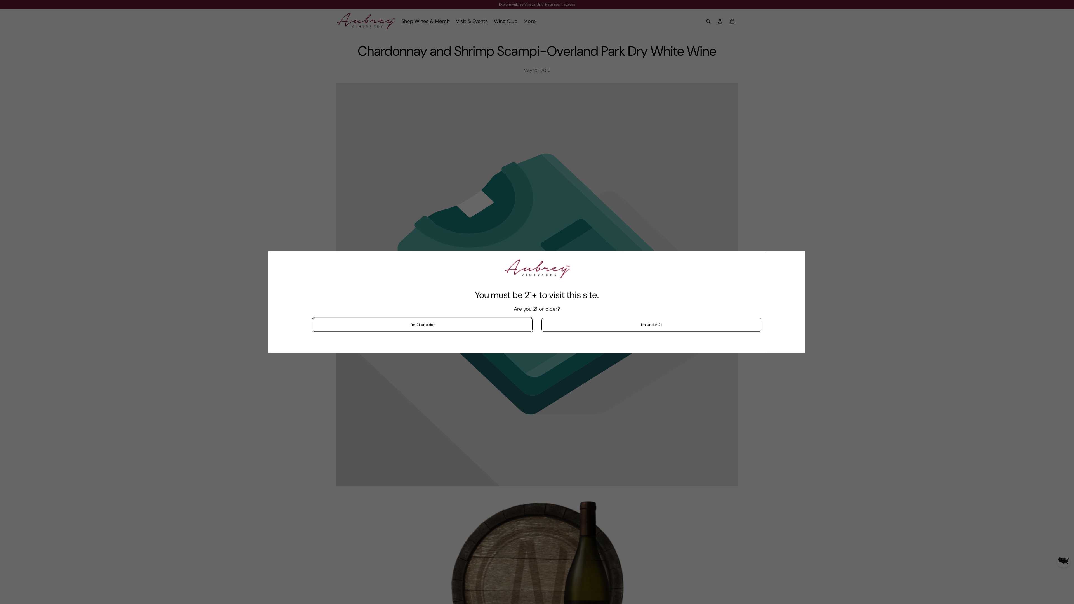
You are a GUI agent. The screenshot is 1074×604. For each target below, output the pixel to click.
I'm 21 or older (423, 324)
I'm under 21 (651, 324)
